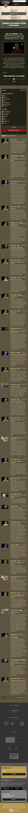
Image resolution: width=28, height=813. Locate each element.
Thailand (5, 116)
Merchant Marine (7, 104)
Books (17, 788)
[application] (14, 48)
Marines (5, 97)
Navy (5, 100)
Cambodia (6, 114)
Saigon (5, 119)
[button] (14, 47)
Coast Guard (6, 102)
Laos (5, 118)
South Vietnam (7, 113)
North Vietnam (7, 111)
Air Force (5, 105)
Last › (13, 697)
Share (4, 72)
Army (5, 95)
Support (14, 774)
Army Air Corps (7, 99)
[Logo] (22, 44)
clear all (14, 127)
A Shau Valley (6, 121)
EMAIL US (14, 799)
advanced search (14, 130)
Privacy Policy (16, 810)
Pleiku (5, 123)
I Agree (11, 810)
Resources (7, 788)
